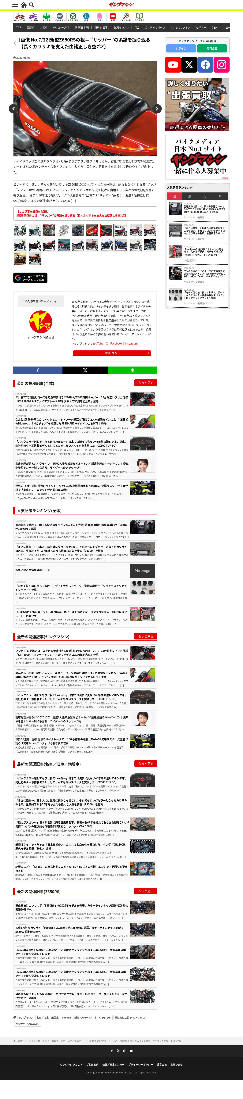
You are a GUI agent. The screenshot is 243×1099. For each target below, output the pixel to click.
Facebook (116, 343)
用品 (137, 27)
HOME (20, 1041)
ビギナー (201, 27)
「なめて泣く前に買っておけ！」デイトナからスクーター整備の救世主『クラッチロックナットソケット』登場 (71, 588)
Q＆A (215, 27)
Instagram (131, 343)
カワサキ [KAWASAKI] (27, 1024)
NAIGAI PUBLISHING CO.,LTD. (118, 1072)
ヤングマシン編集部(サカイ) (198, 303)
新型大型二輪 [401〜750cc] (130, 1017)
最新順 (30, 27)
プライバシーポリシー (140, 1064)
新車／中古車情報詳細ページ (32, 570)
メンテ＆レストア (180, 27)
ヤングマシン (25, 1017)
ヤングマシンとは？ (71, 1064)
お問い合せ (176, 1064)
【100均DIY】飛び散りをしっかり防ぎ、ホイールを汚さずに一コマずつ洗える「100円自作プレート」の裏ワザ (71, 614)
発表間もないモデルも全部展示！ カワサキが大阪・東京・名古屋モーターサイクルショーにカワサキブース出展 (71, 996)
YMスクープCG (61, 27)
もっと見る (145, 382)
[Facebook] (37, 370)
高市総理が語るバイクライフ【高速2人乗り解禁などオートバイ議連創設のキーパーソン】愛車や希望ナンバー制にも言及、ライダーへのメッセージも (72, 465)
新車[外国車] (101, 27)
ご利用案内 (92, 1064)
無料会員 (212, 48)
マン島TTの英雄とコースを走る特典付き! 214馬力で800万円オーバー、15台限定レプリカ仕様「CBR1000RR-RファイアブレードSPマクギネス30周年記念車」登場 (71, 399)
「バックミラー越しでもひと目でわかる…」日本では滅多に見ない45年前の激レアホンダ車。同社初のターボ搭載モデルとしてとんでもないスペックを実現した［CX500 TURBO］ (71, 443)
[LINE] (132, 370)
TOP (18, 27)
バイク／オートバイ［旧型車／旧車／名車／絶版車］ (56, 1041)
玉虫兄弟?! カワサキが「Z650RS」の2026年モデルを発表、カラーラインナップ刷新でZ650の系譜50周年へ (71, 907)
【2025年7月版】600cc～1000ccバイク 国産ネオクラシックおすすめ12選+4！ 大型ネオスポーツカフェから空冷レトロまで (72, 952)
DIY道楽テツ (190, 260)
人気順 (43, 27)
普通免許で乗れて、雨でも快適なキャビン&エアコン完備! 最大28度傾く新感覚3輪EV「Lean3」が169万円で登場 (72, 527)
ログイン (181, 48)
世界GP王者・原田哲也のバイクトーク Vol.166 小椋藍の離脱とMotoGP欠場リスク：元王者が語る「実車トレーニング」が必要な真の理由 (71, 488)
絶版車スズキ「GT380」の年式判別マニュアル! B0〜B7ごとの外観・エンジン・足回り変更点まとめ (71, 868)
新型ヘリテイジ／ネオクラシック (92, 1017)
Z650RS (66, 1017)
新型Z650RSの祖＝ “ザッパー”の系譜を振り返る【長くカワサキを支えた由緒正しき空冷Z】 (136, 1041)
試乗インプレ (121, 27)
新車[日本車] (82, 27)
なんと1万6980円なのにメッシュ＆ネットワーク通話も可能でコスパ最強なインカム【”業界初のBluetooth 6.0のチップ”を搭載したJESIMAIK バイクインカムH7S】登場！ (71, 421)
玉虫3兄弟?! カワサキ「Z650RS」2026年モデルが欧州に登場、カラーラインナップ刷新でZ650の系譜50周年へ (69, 929)
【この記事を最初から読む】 (72, 213)
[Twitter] (85, 370)
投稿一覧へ (111, 353)
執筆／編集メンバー (113, 1064)
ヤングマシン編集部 (194, 217)
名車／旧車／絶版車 (47, 1017)
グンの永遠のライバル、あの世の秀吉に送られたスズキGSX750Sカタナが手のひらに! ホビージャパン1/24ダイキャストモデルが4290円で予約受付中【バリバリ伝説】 (205, 274)
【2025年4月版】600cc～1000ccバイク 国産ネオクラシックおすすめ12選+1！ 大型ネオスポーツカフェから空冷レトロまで (72, 974)
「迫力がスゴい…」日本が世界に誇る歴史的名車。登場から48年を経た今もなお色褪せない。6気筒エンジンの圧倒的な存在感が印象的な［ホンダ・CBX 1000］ (72, 824)
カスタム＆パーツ (155, 27)
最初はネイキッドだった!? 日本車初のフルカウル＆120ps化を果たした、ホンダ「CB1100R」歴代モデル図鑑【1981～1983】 (71, 846)
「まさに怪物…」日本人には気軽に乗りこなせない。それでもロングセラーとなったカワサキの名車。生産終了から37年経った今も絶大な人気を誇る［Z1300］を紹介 (71, 549)
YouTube (98, 343)
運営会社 (162, 1064)
